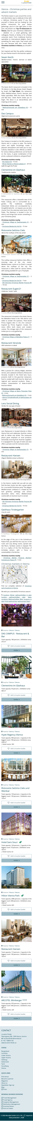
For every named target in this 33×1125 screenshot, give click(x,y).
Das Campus (7, 113)
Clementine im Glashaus (13, 169)
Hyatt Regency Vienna (12, 734)
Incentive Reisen (8, 1106)
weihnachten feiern (24, 601)
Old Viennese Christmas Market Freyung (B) (17, 283)
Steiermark (5, 1062)
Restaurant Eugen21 (11, 288)
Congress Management (11, 1102)
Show (16, 650)
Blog (2, 1087)
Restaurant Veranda (11, 342)
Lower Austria (6, 1055)
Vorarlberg (5, 1066)
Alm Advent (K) (7, 162)
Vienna (11, 630)
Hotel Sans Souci (9, 842)
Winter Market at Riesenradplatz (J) (14, 164)
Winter (12, 595)
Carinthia (4, 1053)
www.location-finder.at (8, 1043)
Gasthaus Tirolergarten (12, 509)
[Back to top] (29, 1121)
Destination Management (11, 1104)
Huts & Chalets (8, 1108)
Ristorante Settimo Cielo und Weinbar (15, 789)
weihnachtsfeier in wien (23, 595)
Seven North (7, 57)
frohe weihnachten (11, 601)
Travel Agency (7, 1100)
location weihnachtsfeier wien (13, 597)
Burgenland (5, 1051)
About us (4, 1083)
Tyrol (3, 1064)
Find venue (5, 1077)
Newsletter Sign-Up (7, 1085)
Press (5, 1089)
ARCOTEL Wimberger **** (14, 1000)
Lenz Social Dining (10, 403)
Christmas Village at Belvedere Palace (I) (15, 337)
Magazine (4, 1081)
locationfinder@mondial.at (12, 1038)
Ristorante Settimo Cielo (13, 230)
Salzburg (4, 1060)
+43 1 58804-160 (8, 1041)
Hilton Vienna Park (10, 895)
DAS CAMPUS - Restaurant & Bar (15, 635)
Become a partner (7, 1079)
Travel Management (9, 1098)
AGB (22, 1118)
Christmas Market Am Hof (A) (11, 226)
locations (6, 595)
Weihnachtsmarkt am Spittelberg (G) (15, 107)
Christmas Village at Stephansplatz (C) (15, 222)
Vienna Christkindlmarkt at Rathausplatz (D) (17, 397)
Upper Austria (6, 1058)
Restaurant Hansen (10, 455)
